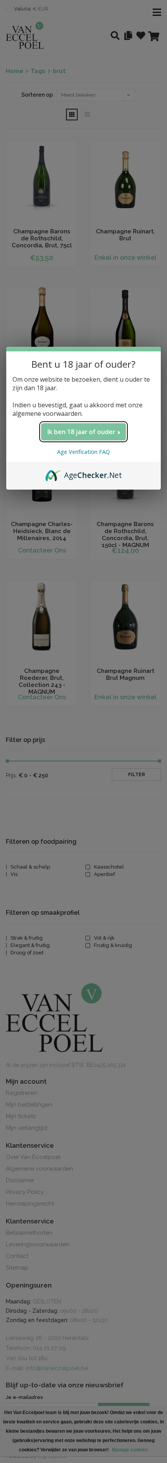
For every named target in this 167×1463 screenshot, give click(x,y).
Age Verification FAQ (83, 451)
